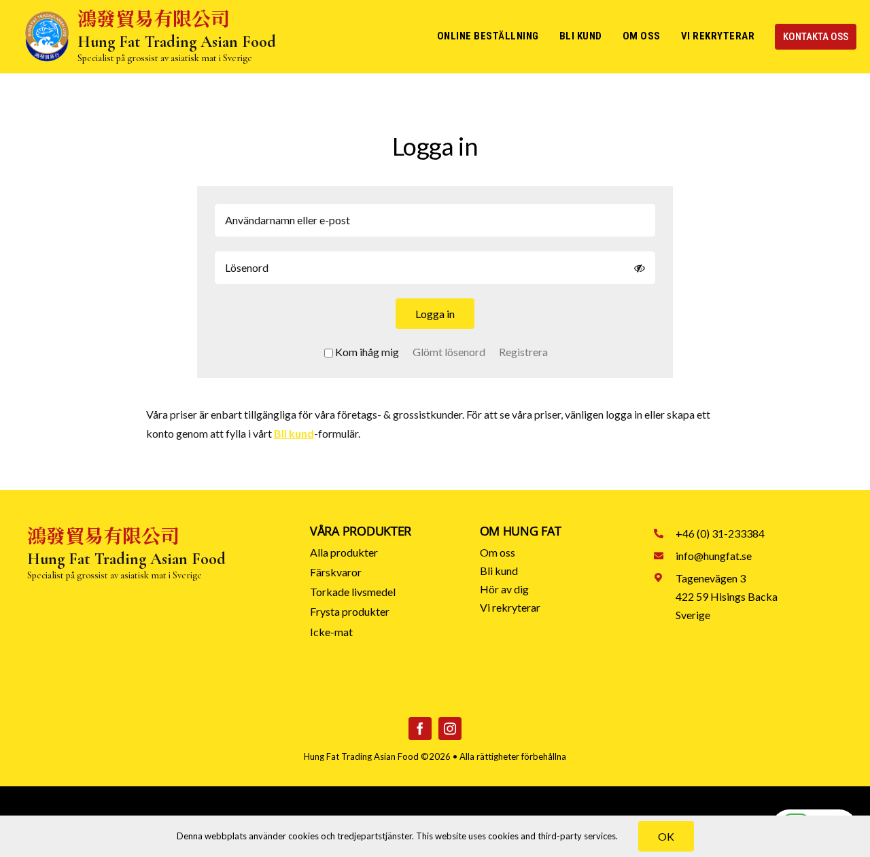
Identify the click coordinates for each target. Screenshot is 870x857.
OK (666, 836)
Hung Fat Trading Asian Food (361, 756)
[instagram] (450, 728)
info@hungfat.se (714, 555)
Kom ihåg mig (367, 351)
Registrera (523, 351)
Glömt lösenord (449, 351)
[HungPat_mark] (46, 15)
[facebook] (420, 728)
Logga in (435, 313)
